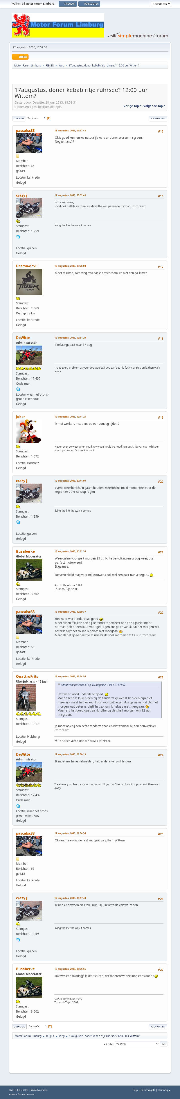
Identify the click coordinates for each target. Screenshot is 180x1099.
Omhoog (19, 1026)
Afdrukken (158, 118)
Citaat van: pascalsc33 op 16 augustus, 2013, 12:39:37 (93, 685)
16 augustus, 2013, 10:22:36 (70, 551)
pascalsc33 (25, 130)
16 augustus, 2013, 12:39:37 (70, 611)
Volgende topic (154, 106)
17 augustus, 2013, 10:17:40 (70, 898)
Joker (20, 416)
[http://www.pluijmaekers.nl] (18, 731)
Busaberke (25, 551)
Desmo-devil (27, 266)
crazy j (21, 195)
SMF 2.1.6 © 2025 (18, 1090)
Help (135, 1090)
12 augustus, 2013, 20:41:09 (70, 480)
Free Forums (28, 1094)
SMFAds (13, 1094)
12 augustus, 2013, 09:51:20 (70, 337)
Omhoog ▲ (164, 1090)
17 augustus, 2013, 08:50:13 (70, 754)
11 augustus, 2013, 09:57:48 (70, 130)
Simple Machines (39, 1090)
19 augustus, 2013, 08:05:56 (70, 968)
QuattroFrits (27, 676)
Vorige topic (132, 106)
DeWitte (23, 337)
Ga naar (108, 1043)
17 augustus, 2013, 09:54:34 (70, 833)
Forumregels (148, 1090)
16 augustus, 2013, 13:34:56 (70, 676)
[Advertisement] (63, 77)
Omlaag (19, 118)
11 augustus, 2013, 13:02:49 (70, 195)
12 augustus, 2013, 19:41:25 (70, 416)
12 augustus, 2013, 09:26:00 (70, 265)
